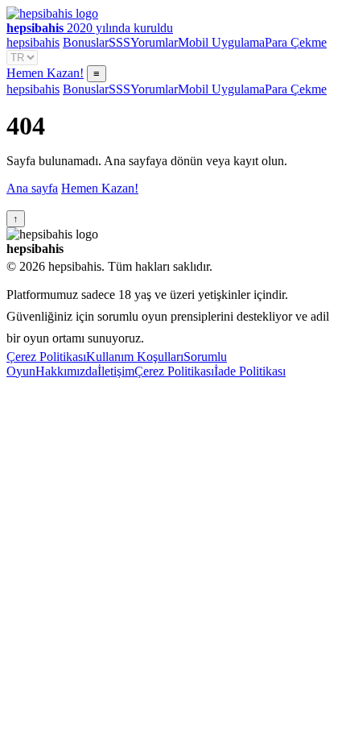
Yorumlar (154, 42)
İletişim (115, 371)
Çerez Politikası (46, 356)
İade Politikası (250, 371)
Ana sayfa (32, 188)
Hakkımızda (66, 371)
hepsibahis (33, 42)
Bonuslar (86, 42)
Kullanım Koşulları (134, 356)
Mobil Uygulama (221, 42)
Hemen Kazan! (45, 73)
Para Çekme (296, 42)
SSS (119, 42)
